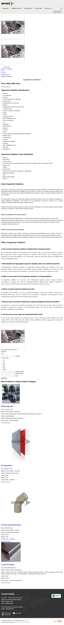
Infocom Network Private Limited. (22, 622)
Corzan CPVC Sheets (7, 564)
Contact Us (48, 8)
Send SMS (18, 613)
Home (2, 71)
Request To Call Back (6, 69)
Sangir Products (5, 74)
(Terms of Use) (26, 620)
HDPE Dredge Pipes (7, 406)
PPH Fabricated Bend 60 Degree (11, 525)
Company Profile (16, 8)
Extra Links (38, 8)
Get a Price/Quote (5, 86)
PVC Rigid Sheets (6, 465)
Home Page (5, 8)
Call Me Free (7, 615)
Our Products (28, 8)
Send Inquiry (57, 12)
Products (3, 72)
